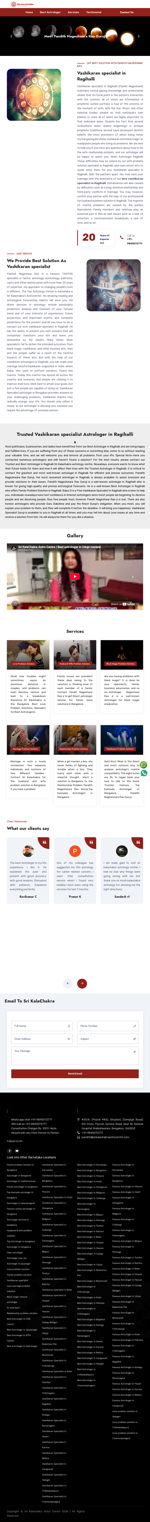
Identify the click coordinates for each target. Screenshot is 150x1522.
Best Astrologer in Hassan (90, 1248)
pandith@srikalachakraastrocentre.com (105, 1137)
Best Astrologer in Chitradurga (86, 1289)
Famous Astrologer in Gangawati (123, 1403)
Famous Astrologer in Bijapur (127, 1241)
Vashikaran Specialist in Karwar (54, 1445)
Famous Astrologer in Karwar (127, 1389)
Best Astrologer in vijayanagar (22, 1330)
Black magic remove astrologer (17, 1299)
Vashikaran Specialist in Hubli (57, 1197)
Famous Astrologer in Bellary (127, 1395)
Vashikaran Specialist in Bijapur (54, 1249)
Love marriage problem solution (18, 1288)
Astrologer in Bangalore (19, 1175)
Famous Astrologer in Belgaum (123, 1211)
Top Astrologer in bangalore (21, 1241)
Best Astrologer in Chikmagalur (86, 1311)
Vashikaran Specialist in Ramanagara (54, 1423)
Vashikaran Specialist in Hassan (54, 1309)
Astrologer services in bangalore (18, 1222)
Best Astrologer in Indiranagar (22, 1346)
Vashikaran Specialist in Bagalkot (54, 1401)
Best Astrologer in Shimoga (91, 1220)
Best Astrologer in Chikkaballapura (86, 1372)
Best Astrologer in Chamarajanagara (86, 1383)
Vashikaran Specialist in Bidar (57, 1290)
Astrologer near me (17, 1258)
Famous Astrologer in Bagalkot (123, 1359)
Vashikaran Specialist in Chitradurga (54, 1363)
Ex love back (13, 1308)
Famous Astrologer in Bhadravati (123, 1315)
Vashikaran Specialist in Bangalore (54, 1178)
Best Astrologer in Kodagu (90, 1325)
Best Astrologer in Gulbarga (91, 1198)
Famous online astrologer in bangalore (21, 1211)
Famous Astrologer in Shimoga (123, 1249)
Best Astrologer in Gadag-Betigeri (90, 1256)
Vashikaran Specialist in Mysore (54, 1189)
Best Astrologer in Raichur (90, 1231)
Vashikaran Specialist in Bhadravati (54, 1352)
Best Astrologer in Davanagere (86, 1206)
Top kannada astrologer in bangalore (20, 1195)
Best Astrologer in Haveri (90, 1341)
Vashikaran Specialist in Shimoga (54, 1260)
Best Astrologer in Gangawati (92, 1358)
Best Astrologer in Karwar (90, 1347)
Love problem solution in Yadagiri (125, 1414)
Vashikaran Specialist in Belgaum (54, 1216)
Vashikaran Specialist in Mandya (54, 1379)
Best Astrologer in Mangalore (92, 1187)
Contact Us (127, 12)
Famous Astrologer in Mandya (127, 1340)
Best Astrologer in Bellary (90, 1352)
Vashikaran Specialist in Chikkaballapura (54, 1488)
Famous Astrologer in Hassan (127, 1280)
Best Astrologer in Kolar (89, 1297)
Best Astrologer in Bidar (89, 1237)
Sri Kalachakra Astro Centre (42, 1511)
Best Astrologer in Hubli (89, 1181)
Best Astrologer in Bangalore (91, 1170)
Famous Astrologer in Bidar (126, 1269)
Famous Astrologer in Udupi (126, 1296)
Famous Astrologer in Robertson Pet (123, 1304)
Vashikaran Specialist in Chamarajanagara (54, 1499)
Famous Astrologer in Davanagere (123, 1233)
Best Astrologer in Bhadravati (92, 1281)
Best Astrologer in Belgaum (91, 1193)
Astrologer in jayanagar (19, 1264)
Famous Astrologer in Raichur (127, 1263)
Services (73, 12)
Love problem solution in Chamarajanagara (125, 1436)
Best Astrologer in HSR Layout (18, 1321)
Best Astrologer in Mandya (90, 1303)
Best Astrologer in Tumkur (90, 1226)
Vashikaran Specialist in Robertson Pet (54, 1341)
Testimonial (93, 12)
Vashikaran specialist (17, 1280)
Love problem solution (18, 1269)
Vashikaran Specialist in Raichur (54, 1281)
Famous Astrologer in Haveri (126, 1384)
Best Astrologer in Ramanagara (86, 1333)
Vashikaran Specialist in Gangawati (54, 1466)
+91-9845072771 (92, 1132)
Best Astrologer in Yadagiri (90, 1364)
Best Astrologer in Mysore (90, 1176)
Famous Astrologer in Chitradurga (123, 1326)
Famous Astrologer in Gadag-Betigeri (127, 1288)
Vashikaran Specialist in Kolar (57, 1371)
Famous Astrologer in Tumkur (127, 1257)
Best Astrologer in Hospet (90, 1242)
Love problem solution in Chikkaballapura (125, 1425)
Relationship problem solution (22, 1313)
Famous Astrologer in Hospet (127, 1274)
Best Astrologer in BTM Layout (19, 1338)
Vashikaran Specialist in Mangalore (54, 1205)
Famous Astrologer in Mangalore (123, 1200)
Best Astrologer (50, 12)
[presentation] (68, 984)
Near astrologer (15, 1252)
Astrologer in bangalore (19, 1247)
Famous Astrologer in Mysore (127, 1186)
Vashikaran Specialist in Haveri (54, 1434)
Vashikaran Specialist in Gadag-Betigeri (54, 1320)
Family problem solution (19, 1275)
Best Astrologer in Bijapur (90, 1215)
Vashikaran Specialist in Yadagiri (54, 1477)
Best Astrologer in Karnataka (92, 1165)
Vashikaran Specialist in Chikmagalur (54, 1390)
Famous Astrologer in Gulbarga (123, 1222)
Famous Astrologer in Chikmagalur (123, 1348)
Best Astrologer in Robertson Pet (92, 1273)
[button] (11, 36)
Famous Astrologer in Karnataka (123, 1167)
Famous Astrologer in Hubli (126, 1192)
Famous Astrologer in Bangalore (123, 1178)
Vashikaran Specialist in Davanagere (54, 1238)
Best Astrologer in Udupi (89, 1264)
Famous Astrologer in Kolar (126, 1334)
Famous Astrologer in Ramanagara (123, 1375)
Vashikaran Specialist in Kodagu (54, 1412)
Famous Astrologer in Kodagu (127, 1367)
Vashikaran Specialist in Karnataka (54, 1167)
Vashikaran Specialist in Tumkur (54, 1271)
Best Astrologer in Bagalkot (91, 1319)
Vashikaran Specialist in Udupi (54, 1330)
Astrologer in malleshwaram (21, 1181)
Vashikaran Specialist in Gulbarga (54, 1227)
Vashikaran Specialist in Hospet (54, 1298)
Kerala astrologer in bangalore (22, 1187)
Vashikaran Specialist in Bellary (54, 1455)
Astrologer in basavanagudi (21, 1203)
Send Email (75, 1073)
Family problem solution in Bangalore (20, 1167)
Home (29, 12)
